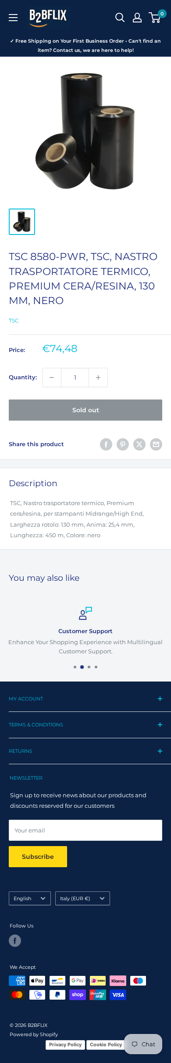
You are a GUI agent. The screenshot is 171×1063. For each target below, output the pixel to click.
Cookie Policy (106, 1044)
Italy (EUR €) (75, 898)
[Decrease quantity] (52, 377)
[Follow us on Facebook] (15, 941)
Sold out (85, 410)
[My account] (137, 17)
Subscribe (38, 857)
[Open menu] (13, 17)
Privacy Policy (65, 1044)
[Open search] (120, 17)
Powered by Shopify (34, 1034)
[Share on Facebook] (106, 444)
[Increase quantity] (98, 377)
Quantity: (23, 377)
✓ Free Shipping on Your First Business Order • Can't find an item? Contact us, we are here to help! (85, 45)
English (22, 898)
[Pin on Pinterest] (123, 444)
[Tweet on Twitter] (139, 444)
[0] (155, 17)
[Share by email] (156, 444)
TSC (14, 320)
